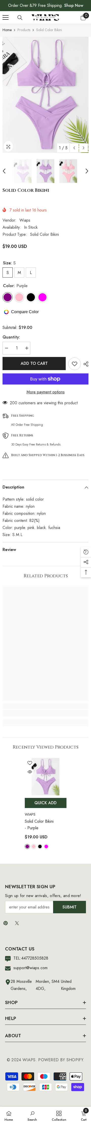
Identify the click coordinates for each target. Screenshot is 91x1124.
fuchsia (46, 846)
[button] (74, 147)
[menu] (6, 17)
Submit (69, 907)
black (39, 846)
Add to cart (34, 363)
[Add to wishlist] (74, 363)
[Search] (20, 18)
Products (23, 29)
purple (27, 846)
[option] (45, 95)
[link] (45, 713)
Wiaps (24, 220)
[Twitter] (17, 923)
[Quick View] (30, 772)
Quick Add (45, 803)
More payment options (46, 392)
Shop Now (73, 5)
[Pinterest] (5, 923)
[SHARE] (84, 364)
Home (7, 29)
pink (33, 846)
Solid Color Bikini (39, 824)
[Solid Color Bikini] (45, 777)
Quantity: (11, 337)
